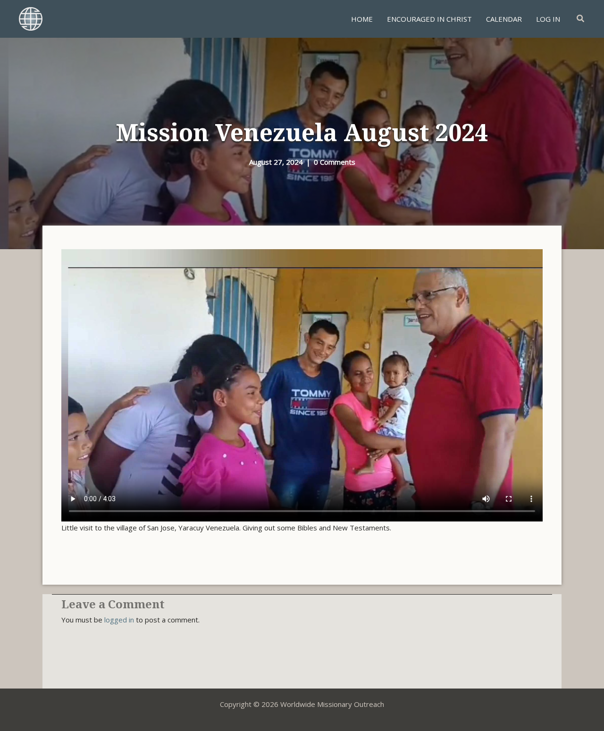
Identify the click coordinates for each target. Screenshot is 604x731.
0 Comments (334, 162)
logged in (119, 619)
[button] (581, 19)
